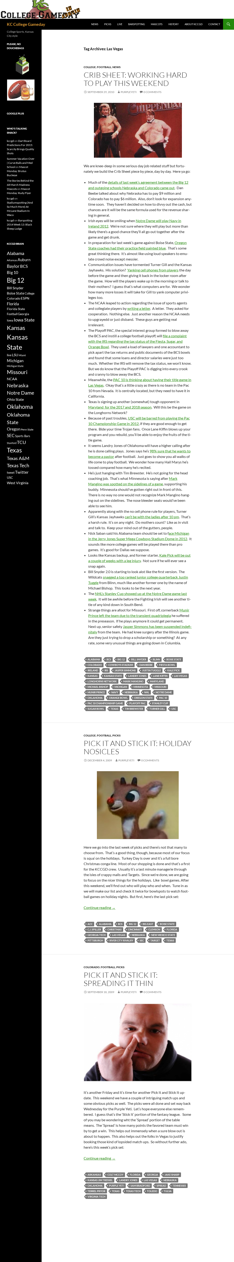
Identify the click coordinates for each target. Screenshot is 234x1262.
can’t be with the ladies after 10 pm (152, 517)
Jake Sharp (172, 1174)
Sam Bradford (140, 1185)
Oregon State (143, 697)
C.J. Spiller (94, 929)
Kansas (93, 675)
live (9, 355)
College (90, 67)
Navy (114, 692)
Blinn (156, 659)
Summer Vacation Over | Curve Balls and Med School (21, 163)
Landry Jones (137, 675)
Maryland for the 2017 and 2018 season (120, 407)
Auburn (24, 259)
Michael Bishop (98, 686)
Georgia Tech (97, 934)
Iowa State (24, 319)
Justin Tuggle (151, 670)
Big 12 (121, 659)
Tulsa (168, 1191)
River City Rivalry (121, 940)
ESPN (25, 298)
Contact (214, 24)
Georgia (152, 1174)
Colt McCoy (115, 1174)
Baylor (13, 266)
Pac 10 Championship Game (105, 703)
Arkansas (94, 1174)
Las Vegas (180, 675)
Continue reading (99, 907)
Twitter (22, 472)
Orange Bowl (118, 697)
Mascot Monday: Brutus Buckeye (17, 171)
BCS (108, 659)
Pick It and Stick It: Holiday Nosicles (137, 747)
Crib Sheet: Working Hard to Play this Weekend (135, 79)
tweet (11, 472)
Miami (22, 355)
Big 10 (12, 272)
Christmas (114, 929)
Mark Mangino (133, 681)
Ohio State (15, 399)
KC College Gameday (26, 24)
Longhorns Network (102, 681)
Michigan (120, 686)
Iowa (10, 320)
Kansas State (113, 675)
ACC (90, 923)
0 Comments (152, 92)
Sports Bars (22, 436)
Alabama (94, 659)
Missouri (160, 686)
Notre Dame (164, 692)
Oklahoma (95, 697)
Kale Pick (173, 670)
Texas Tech (133, 1191)
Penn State (27, 429)
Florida (172, 929)
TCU (21, 442)
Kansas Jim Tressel (100, 1180)
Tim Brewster (134, 708)
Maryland (157, 681)
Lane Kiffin (160, 675)
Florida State (16, 309)
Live (119, 24)
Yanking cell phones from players (152, 270)
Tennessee (179, 1185)
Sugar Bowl (96, 708)
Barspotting (136, 24)
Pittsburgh (95, 940)
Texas (114, 708)
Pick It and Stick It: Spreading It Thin (121, 979)
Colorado (95, 664)
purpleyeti (129, 92)
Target (155, 940)
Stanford (11, 442)
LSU (15, 355)
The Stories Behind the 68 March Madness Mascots (20, 185)
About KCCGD (193, 24)
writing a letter (138, 308)
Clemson (154, 929)
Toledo (152, 1191)
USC (173, 708)
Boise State (173, 659)
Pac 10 (163, 697)
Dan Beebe (146, 664)
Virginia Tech (96, 1196)
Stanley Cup (160, 703)
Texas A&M (18, 458)
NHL (146, 692)
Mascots (156, 24)
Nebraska (131, 692)
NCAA (12, 379)
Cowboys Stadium (120, 664)
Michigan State (15, 365)
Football (104, 67)
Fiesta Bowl (167, 664)
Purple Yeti (116, 1185)
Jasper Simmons (125, 670)
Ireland (93, 670)
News (94, 24)
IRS (106, 670)
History (173, 24)
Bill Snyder (138, 659)
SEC (142, 940)
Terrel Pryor (96, 1191)
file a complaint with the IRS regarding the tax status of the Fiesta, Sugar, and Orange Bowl (137, 341)
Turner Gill (157, 708)
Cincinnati (135, 929)
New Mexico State (163, 934)
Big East (148, 923)
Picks (107, 24)
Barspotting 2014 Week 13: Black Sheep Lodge (19, 224)
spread (161, 1185)
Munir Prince (96, 692)
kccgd (10, 141)
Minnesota (140, 686)
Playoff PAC (137, 703)
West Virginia (17, 483)
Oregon (13, 428)
